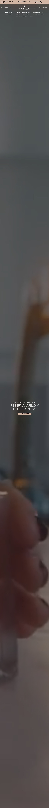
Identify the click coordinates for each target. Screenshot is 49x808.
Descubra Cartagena (21, 16)
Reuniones (26, 14)
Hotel (32, 16)
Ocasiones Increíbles (38, 14)
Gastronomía (9, 14)
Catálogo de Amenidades (23, 12)
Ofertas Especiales (38, 12)
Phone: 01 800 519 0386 (5, 7)
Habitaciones (9, 12)
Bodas (17, 14)
